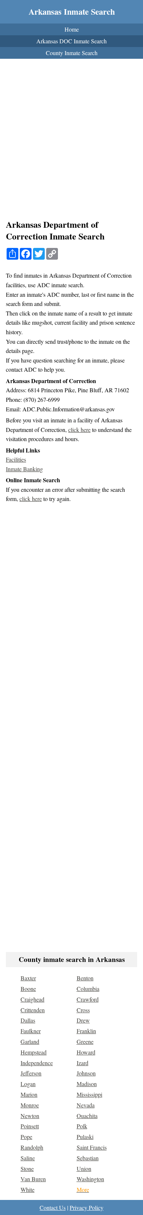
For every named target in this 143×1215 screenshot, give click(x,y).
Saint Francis (92, 1147)
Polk (82, 1126)
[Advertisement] (71, 141)
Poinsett (30, 1126)
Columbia (88, 988)
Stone (27, 1168)
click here (79, 429)
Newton (30, 1116)
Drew (83, 1020)
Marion (29, 1094)
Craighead (32, 999)
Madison (87, 1084)
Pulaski (85, 1136)
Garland (30, 1041)
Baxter (28, 978)
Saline (28, 1158)
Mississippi (89, 1094)
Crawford (88, 999)
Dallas (28, 1020)
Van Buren (33, 1179)
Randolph (32, 1147)
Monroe (30, 1105)
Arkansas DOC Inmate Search (71, 41)
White (27, 1189)
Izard (82, 1063)
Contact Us (53, 1207)
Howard (86, 1052)
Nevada (86, 1105)
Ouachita (87, 1116)
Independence (37, 1063)
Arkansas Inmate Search (72, 12)
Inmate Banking (24, 469)
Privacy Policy (86, 1207)
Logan (28, 1084)
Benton (85, 978)
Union (84, 1168)
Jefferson (31, 1073)
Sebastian (88, 1158)
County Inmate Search (72, 53)
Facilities (16, 459)
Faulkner (31, 1031)
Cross (83, 1010)
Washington (90, 1179)
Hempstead (34, 1052)
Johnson (86, 1073)
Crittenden (33, 1010)
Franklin (86, 1031)
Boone (28, 988)
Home (72, 29)
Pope (26, 1136)
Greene (85, 1041)
